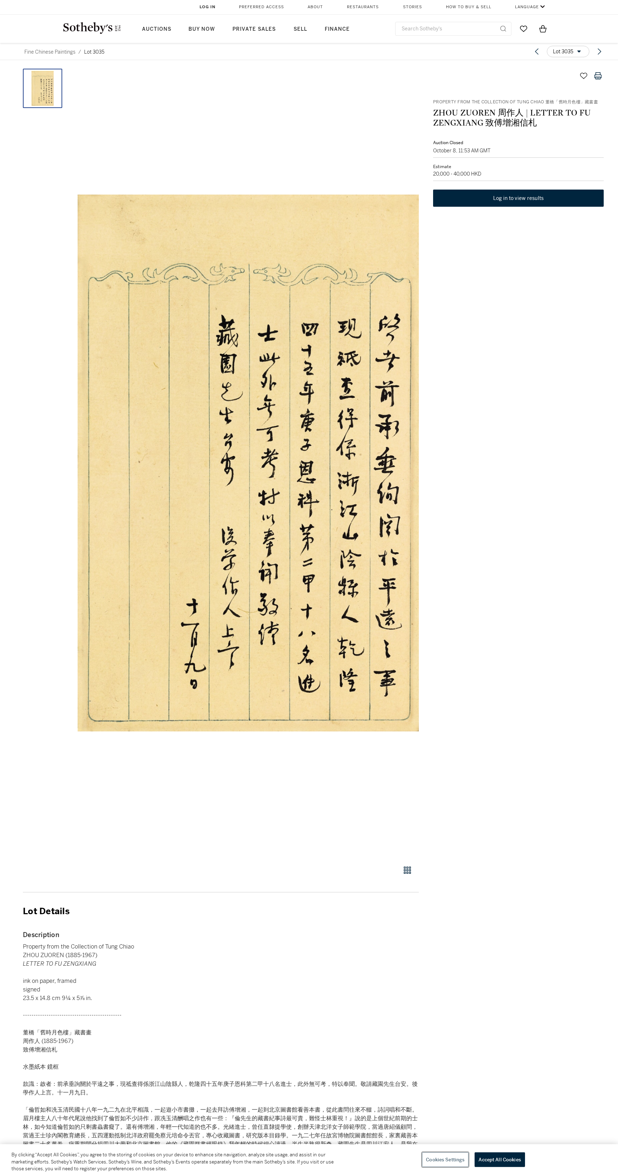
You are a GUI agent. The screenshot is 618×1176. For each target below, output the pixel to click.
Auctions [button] (156, 29)
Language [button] (527, 7)
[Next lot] (599, 51)
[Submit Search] (503, 28)
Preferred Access (261, 7)
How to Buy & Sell (468, 7)
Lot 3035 (94, 52)
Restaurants (363, 7)
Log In (208, 7)
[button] (248, 463)
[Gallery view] (407, 870)
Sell (300, 29)
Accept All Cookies (500, 1159)
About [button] (315, 7)
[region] (309, 1160)
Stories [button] (412, 7)
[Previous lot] (537, 51)
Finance (337, 29)
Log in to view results (518, 198)
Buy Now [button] (201, 29)
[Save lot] (583, 76)
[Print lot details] (598, 76)
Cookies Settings (445, 1159)
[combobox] (453, 29)
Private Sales (254, 29)
